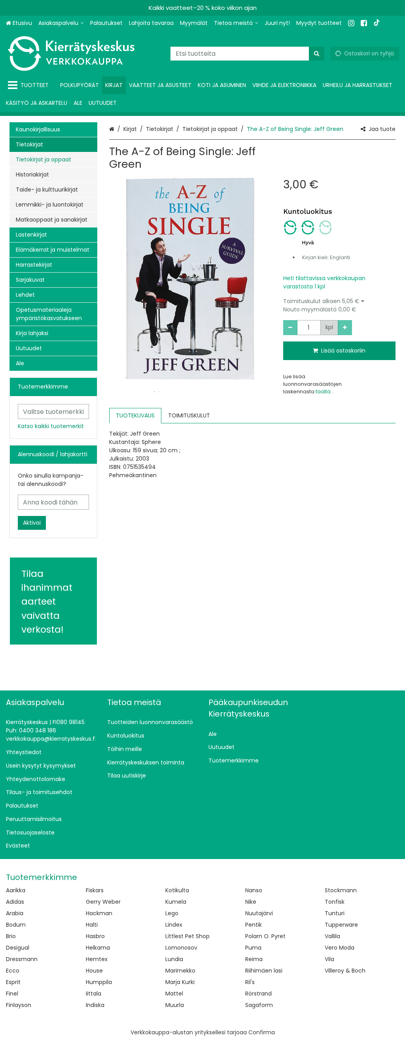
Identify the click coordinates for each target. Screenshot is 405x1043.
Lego (171, 913)
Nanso (253, 890)
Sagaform (259, 1005)
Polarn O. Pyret (265, 936)
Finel (12, 993)
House (94, 971)
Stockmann (341, 890)
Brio (11, 936)
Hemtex (97, 959)
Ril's (250, 982)
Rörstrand (258, 993)
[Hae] (316, 54)
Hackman (99, 913)
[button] (339, 305)
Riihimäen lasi (263, 971)
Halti (92, 925)
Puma (253, 948)
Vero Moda (339, 948)
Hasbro (95, 936)
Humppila (99, 982)
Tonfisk (334, 902)
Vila (329, 959)
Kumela (175, 902)
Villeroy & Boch (345, 971)
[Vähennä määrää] (290, 327)
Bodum (16, 925)
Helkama (98, 948)
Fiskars (95, 890)
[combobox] (247, 54)
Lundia (174, 959)
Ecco (12, 971)
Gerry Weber (103, 902)
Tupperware (341, 925)
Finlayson (18, 1005)
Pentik (253, 925)
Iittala (93, 993)
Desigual (17, 948)
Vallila (332, 936)
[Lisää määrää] (345, 327)
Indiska (95, 1005)
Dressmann (22, 959)
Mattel (174, 993)
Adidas (15, 902)
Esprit (13, 982)
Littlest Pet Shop (187, 936)
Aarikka (15, 890)
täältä (324, 391)
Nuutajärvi (259, 913)
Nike (250, 902)
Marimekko (180, 971)
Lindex (173, 925)
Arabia (14, 913)
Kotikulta (177, 890)
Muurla (174, 1005)
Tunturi (334, 913)
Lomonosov (181, 948)
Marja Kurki (180, 982)
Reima (254, 959)
